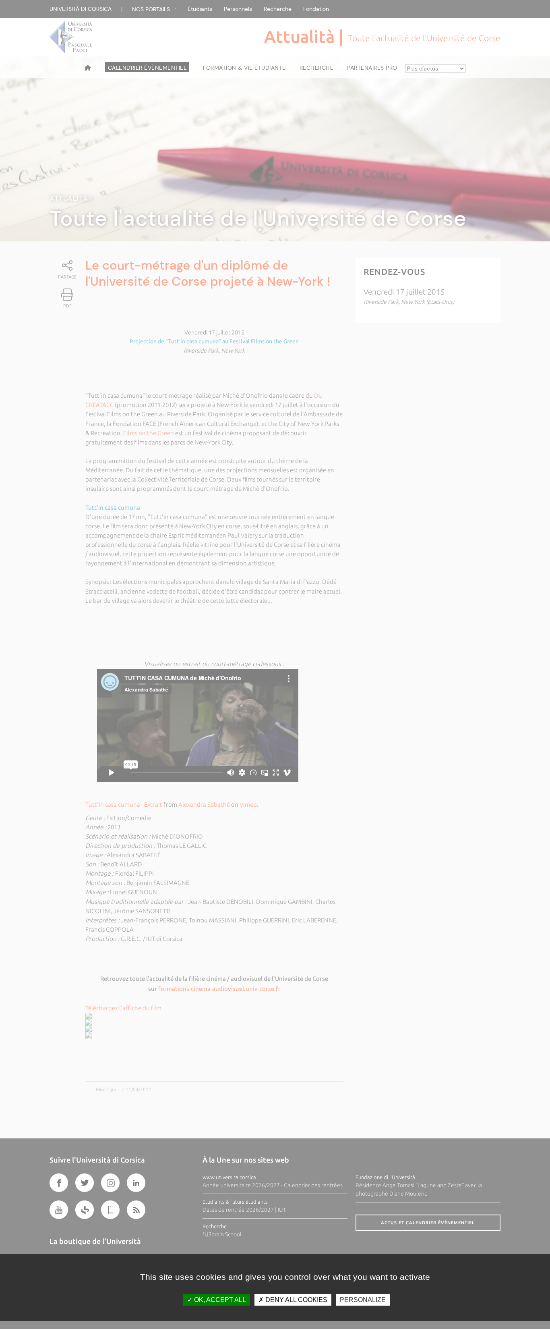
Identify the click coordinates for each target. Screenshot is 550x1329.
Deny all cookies (295, 1299)
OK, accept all (219, 1299)
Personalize (363, 1299)
